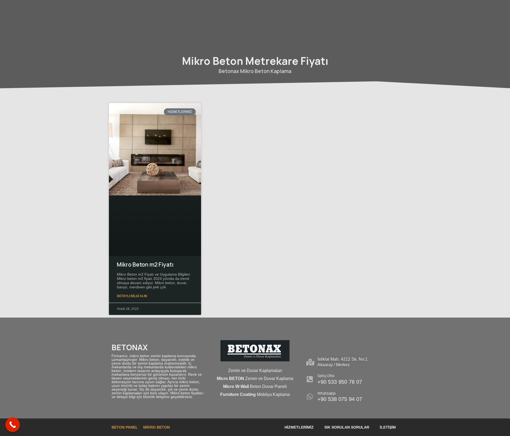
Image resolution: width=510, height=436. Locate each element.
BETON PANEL (125, 427)
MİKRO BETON (156, 427)
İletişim (388, 427)
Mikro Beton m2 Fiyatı (145, 264)
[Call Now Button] (12, 424)
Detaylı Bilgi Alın (132, 296)
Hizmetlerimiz (299, 427)
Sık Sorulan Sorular (346, 427)
